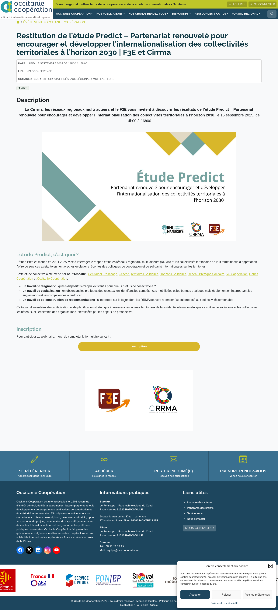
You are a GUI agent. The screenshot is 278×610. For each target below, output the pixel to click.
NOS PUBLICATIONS (109, 13)
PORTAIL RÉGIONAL (245, 13)
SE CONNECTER (264, 4)
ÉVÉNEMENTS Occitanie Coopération (54, 22)
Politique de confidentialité (224, 603)
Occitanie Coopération (52, 278)
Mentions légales (146, 600)
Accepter (195, 594)
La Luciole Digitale (147, 604)
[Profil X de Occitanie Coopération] (29, 550)
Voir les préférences (257, 594)
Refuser (226, 594)
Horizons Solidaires (173, 274)
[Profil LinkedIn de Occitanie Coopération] (38, 550)
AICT (24, 88)
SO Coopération (237, 274)
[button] (270, 566)
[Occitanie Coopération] (26, 9)
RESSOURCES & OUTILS (210, 13)
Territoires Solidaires (144, 274)
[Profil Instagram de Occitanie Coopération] (47, 550)
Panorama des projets (200, 507)
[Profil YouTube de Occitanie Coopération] (56, 550)
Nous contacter (196, 518)
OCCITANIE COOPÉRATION (73, 13)
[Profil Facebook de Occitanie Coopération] (20, 550)
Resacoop (110, 274)
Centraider (95, 274)
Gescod (124, 274)
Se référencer (195, 513)
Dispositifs (180, 13)
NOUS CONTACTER (199, 528)
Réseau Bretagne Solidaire (206, 274)
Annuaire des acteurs (199, 502)
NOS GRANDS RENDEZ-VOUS (147, 13)
